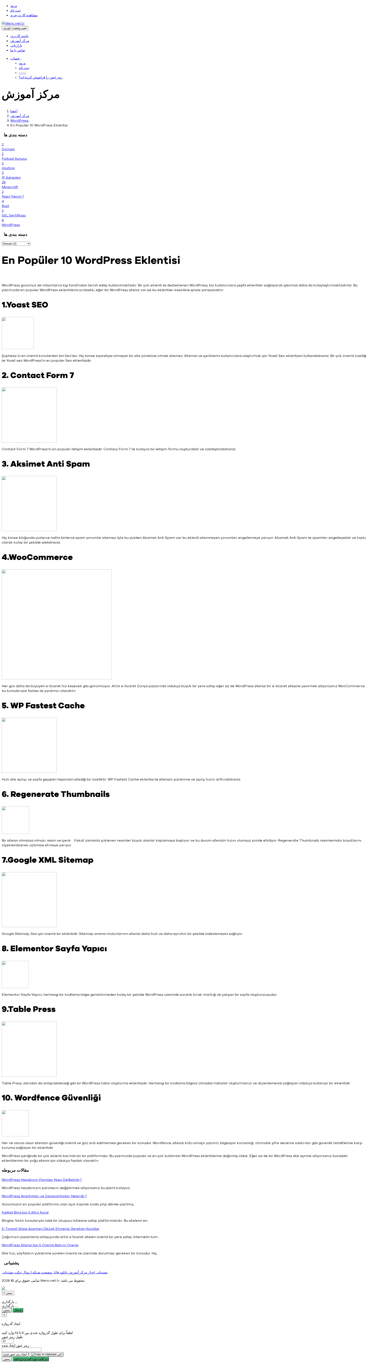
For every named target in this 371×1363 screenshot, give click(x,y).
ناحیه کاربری (19, 36)
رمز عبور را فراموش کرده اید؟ (41, 77)
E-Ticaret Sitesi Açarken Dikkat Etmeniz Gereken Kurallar (50, 1228)
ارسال (17, 1310)
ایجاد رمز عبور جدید (15, 1354)
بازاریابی (16, 45)
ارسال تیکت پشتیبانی (17, 1272)
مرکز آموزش (19, 40)
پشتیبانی (101, 1272)
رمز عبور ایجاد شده (15, 1345)
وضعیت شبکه (42, 1272)
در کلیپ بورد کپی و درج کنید (30, 1359)
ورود (13, 5)
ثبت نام (15, 10)
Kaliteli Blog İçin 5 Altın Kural (25, 1212)
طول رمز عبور (12, 1337)
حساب (15, 58)
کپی (59, 1354)
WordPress (19, 120)
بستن (6, 1310)
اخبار (91, 1272)
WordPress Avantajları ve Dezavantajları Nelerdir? (44, 1196)
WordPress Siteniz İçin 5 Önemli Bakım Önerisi (40, 1245)
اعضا (13, 111)
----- (22, 72)
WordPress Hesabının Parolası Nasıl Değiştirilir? (42, 1179)
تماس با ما (17, 50)
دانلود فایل (59, 1272)
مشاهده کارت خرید (24, 15)
